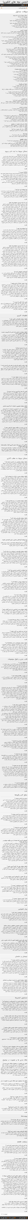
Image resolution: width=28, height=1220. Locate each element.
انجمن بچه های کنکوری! (15, 2)
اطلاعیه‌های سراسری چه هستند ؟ (20, 77)
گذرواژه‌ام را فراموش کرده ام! (21, 24)
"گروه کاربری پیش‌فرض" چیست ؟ (19, 94)
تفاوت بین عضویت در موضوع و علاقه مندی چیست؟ (15, 125)
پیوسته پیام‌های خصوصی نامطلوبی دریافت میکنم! (16, 101)
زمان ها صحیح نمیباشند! (22, 35)
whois (6, 1181)
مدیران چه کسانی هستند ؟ (21, 85)
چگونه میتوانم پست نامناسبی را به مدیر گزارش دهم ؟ (15, 62)
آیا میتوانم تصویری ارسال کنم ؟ (20, 74)
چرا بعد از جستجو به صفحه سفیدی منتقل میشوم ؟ (16, 118)
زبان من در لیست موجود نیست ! (20, 38)
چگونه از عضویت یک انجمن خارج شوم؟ (18, 130)
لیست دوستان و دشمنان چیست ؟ (19, 108)
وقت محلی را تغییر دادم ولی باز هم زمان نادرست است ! (14, 37)
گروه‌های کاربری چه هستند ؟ (21, 88)
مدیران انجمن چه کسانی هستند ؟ (20, 86)
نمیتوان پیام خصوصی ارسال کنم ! (20, 100)
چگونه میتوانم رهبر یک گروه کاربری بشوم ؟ (17, 92)
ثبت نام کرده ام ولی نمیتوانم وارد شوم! (18, 20)
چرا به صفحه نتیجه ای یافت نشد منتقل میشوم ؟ (16, 117)
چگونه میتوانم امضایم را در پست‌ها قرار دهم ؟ (17, 51)
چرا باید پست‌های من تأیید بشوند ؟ (19, 64)
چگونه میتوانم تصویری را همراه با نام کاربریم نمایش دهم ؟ (14, 40)
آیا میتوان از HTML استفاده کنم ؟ (20, 71)
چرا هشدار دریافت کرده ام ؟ (21, 60)
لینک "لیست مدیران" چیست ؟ (20, 95)
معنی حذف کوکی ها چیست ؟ (20, 27)
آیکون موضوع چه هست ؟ (21, 81)
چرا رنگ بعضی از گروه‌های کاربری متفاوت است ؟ (16, 93)
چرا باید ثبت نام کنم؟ (22, 16)
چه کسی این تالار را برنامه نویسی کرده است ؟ (17, 140)
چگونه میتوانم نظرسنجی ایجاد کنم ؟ (19, 53)
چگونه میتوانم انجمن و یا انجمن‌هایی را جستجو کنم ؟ (15, 115)
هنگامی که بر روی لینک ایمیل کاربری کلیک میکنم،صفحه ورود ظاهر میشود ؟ (14, 44)
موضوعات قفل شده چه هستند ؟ (20, 79)
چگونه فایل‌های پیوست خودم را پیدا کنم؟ (18, 136)
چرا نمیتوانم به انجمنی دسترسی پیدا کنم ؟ (18, 58)
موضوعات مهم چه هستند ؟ (21, 78)
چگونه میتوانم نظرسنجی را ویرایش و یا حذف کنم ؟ (16, 57)
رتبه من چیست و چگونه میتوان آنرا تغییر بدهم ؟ (16, 42)
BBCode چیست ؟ (23, 70)
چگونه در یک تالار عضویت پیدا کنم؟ (19, 129)
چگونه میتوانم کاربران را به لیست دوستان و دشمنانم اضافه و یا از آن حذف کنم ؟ (14, 110)
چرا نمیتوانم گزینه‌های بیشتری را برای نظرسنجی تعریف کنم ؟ (14, 55)
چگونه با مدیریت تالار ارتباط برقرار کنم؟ (18, 146)
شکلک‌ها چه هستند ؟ (22, 73)
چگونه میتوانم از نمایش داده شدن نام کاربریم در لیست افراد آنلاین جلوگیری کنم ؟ (14, 33)
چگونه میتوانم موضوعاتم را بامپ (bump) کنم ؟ (17, 66)
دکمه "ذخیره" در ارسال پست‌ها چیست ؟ (18, 63)
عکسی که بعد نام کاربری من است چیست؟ (17, 39)
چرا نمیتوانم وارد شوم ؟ (22, 22)
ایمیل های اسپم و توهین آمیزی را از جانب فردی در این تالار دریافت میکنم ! (14, 103)
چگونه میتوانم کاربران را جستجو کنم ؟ (19, 119)
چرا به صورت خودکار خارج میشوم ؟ (19, 26)
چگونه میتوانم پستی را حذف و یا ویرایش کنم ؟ (17, 50)
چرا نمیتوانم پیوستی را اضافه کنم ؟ (19, 59)
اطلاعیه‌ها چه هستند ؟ (22, 75)
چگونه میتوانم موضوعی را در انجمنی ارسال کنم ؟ (16, 49)
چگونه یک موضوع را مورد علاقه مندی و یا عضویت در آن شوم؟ (14, 127)
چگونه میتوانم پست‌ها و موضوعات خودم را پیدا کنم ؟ (15, 121)
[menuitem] (23, 5)
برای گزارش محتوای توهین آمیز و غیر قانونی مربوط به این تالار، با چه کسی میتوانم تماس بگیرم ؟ (14, 144)
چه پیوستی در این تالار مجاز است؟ (19, 135)
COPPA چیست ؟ (23, 18)
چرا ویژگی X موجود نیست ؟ (21, 142)
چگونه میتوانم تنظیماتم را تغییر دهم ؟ (19, 31)
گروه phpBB (12, 1152)
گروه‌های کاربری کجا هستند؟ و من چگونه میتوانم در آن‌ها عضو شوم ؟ (14, 90)
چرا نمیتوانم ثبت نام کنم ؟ (21, 19)
